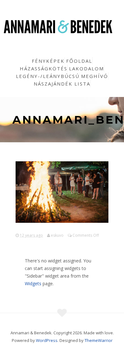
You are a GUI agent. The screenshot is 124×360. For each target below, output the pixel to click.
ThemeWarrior (99, 340)
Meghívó (94, 76)
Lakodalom (86, 68)
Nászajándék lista (62, 83)
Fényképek (48, 61)
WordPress (47, 340)
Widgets (33, 283)
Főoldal (79, 61)
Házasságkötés (43, 68)
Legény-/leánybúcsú (47, 76)
